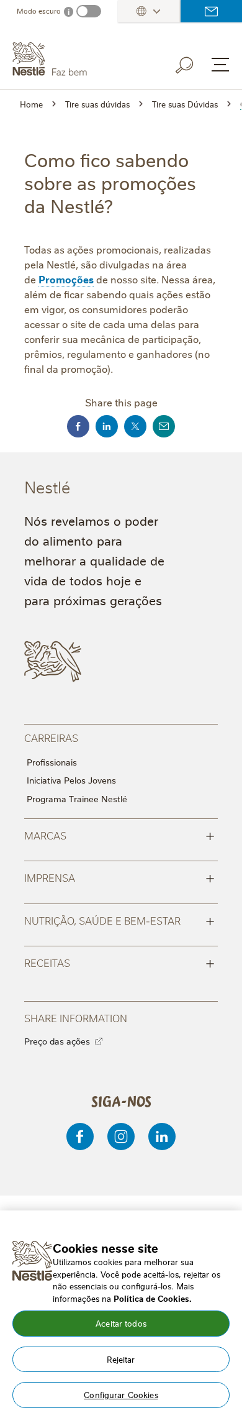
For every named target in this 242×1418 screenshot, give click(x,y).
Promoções (66, 279)
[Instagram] (121, 1136)
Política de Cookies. (153, 1298)
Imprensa (119, 876)
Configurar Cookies (121, 1394)
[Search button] (193, 63)
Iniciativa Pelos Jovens (71, 779)
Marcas (119, 834)
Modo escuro (39, 11)
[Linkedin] (162, 1136)
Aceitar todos (121, 1323)
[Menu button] (220, 65)
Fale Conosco (211, 11)
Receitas (119, 962)
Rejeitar (121, 1359)
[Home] (77, 59)
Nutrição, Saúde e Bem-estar (119, 919)
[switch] (88, 11)
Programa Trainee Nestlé (77, 798)
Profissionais (52, 761)
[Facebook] (80, 1136)
